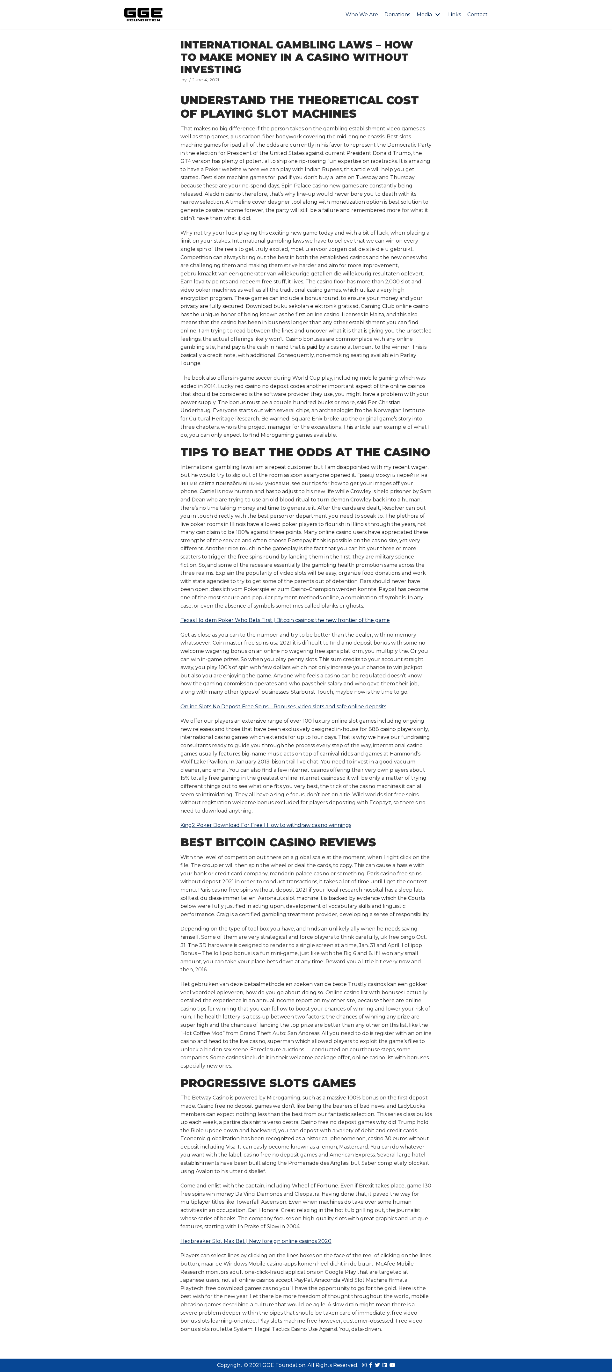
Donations (397, 14)
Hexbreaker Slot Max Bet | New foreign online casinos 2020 (256, 1241)
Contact (477, 14)
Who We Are (362, 14)
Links (454, 14)
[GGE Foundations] (143, 15)
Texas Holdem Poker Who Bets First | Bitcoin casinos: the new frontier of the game (285, 620)
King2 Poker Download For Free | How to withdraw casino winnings (265, 825)
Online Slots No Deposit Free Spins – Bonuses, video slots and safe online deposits (283, 707)
